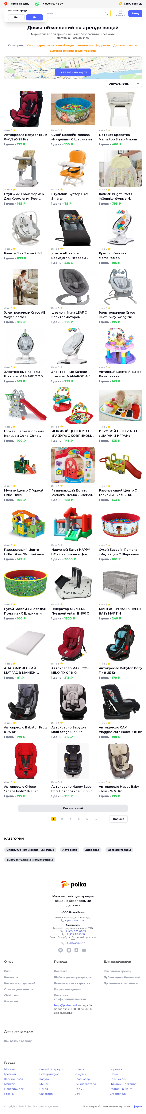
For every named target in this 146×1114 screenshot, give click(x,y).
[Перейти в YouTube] (84, 950)
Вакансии (11, 1001)
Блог (7, 971)
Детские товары (125, 45)
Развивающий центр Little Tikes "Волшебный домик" (24, 552)
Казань (114, 1074)
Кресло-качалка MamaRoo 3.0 (112, 256)
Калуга (44, 1079)
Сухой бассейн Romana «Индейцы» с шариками (71, 137)
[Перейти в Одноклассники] (69, 950)
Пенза (43, 1089)
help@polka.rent (66, 1005)
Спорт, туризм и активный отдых (51, 45)
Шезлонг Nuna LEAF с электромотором (69, 315)
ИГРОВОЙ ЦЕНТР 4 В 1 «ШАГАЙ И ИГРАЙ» (118, 433)
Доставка (60, 971)
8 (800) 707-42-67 (75, 920)
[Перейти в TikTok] (76, 950)
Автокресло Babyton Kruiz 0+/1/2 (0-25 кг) (25, 137)
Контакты (11, 977)
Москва (9, 1069)
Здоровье (103, 45)
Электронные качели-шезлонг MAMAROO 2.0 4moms (23, 374)
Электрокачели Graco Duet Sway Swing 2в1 (117, 315)
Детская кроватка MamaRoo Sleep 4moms (118, 137)
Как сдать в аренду (117, 971)
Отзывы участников (18, 989)
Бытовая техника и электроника (73, 50)
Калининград (13, 1079)
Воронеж (116, 1069)
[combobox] (124, 83)
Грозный (10, 1074)
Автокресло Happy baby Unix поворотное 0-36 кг (71, 789)
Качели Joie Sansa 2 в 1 (23, 253)
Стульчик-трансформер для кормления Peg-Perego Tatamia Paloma (24, 196)
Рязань (9, 1093)
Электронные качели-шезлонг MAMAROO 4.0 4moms (70, 374)
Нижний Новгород (123, 1084)
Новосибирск (14, 1089)
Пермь (79, 1089)
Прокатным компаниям (121, 983)
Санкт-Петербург (51, 1069)
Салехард (46, 1093)
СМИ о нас (11, 995)
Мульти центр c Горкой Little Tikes (23, 493)
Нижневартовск (86, 1084)
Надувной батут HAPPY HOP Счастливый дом (70, 552)
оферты (137, 1106)
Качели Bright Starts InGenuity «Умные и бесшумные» (115, 196)
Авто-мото (85, 45)
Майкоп (9, 1084)
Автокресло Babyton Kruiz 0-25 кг (25, 730)
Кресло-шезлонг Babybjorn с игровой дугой (68, 256)
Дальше (118, 819)
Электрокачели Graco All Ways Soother (24, 315)
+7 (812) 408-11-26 (75, 943)
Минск (43, 1084)
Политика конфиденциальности (70, 997)
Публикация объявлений (122, 977)
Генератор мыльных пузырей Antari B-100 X (70, 611)
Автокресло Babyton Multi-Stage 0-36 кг (68, 730)
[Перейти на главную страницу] (73, 885)
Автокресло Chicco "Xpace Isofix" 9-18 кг (21, 789)
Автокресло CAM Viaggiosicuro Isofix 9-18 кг (120, 730)
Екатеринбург (49, 1074)
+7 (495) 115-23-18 (75, 934)
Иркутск (80, 1074)
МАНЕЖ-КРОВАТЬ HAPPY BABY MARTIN (120, 611)
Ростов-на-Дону (121, 1089)
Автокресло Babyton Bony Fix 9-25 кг (120, 670)
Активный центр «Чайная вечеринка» (120, 374)
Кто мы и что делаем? (19, 983)
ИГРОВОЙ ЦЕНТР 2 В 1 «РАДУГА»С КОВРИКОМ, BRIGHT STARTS (71, 433)
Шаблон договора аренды (73, 977)
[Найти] (106, 13)
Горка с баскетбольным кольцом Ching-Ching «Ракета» (24, 433)
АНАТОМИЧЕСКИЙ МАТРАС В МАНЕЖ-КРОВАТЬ (20, 670)
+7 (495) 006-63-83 (75, 931)
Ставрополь (118, 1093)
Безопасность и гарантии (72, 983)
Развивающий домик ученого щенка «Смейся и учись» (71, 493)
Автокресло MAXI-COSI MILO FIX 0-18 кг (70, 670)
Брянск (80, 1069)
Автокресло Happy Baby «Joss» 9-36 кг (119, 789)
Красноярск (118, 1079)
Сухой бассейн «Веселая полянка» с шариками (25, 611)
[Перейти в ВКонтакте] (60, 950)
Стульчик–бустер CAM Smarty (70, 196)
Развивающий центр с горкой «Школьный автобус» (118, 493)
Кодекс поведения (67, 989)
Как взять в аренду (18, 1041)
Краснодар (82, 1079)
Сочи (78, 1093)
